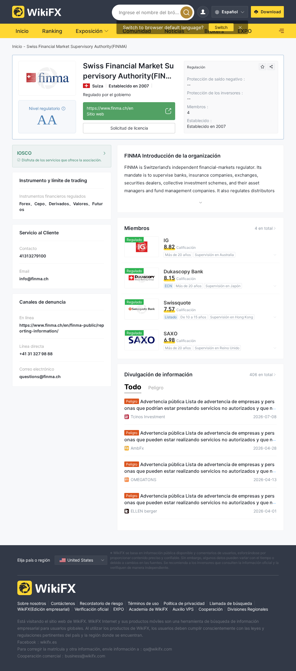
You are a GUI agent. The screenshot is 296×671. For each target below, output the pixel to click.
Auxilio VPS (183, 609)
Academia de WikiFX (148, 609)
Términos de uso (143, 603)
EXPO (118, 609)
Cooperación (211, 609)
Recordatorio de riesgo (101, 603)
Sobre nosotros (31, 603)
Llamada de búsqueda (231, 603)
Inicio (17, 46)
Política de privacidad (184, 603)
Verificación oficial (91, 609)
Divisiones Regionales (247, 609)
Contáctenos (63, 603)
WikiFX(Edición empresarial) (43, 609)
